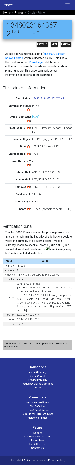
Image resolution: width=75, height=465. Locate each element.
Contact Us (37, 448)
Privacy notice (56, 460)
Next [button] (54, 44)
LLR (34, 131)
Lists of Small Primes (38, 410)
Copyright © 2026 (20, 460)
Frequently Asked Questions (37, 383)
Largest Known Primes (37, 402)
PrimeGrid (68, 128)
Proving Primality (37, 379)
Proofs (38, 387)
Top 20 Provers (37, 444)
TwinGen (56, 128)
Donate (37, 432)
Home (7, 12)
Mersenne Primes (37, 417)
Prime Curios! (37, 376)
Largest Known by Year (37, 436)
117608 (36, 194)
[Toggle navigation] (67, 5)
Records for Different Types (37, 414)
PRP (46, 249)
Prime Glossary (37, 372)
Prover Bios (37, 440)
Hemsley (45, 128)
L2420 (35, 128)
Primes (8, 5)
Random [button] (66, 44)
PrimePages (36, 62)
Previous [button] (42, 44)
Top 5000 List (37, 406)
